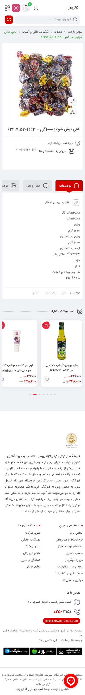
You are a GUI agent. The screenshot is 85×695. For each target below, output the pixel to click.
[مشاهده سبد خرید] (26, 8)
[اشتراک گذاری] (72, 112)
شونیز (35, 293)
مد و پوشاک (32, 546)
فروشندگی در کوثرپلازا (69, 573)
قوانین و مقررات (73, 580)
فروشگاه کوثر (54, 143)
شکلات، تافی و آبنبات (35, 31)
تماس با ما (76, 533)
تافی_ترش (50, 293)
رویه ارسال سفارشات (70, 566)
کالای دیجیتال (31, 553)
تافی (64, 293)
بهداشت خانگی (30, 539)
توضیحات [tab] (65, 186)
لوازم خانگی (33, 566)
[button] (46, 379)
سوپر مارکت (75, 31)
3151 (62, 612)
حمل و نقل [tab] (33, 186)
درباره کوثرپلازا (74, 560)
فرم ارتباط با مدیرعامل (69, 539)
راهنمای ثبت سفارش (69, 546)
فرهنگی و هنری (30, 560)
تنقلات (58, 31)
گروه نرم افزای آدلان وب (29, 689)
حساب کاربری (74, 553)
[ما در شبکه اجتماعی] (16, 8)
